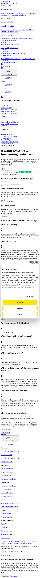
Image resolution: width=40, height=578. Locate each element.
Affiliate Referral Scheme (20, 53)
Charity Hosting (6, 475)
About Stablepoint (7, 59)
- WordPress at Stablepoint (9, 38)
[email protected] (27, 405)
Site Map (16, 543)
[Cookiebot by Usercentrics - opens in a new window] (29, 262)
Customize (19, 308)
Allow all (20, 302)
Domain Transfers (6, 517)
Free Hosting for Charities (21, 59)
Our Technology (6, 489)
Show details (28, 296)
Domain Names (6, 513)
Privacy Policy (20, 541)
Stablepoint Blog (6, 53)
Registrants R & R (27, 543)
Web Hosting (5, 106)
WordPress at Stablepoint (9, 109)
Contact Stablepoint (7, 143)
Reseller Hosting (6, 108)
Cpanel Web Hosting (7, 469)
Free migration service (8, 111)
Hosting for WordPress (8, 479)
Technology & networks (9, 113)
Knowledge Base (6, 534)
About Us (4, 524)
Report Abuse (5, 538)
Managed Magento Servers (9, 48)
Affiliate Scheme (6, 496)
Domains (4, 49)
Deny (20, 314)
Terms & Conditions (7, 541)
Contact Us (4, 527)
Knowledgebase (6, 55)
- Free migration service (25, 38)
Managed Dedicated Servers (10, 44)
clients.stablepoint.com (8, 570)
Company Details (6, 543)
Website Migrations (7, 493)
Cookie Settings (31, 541)
